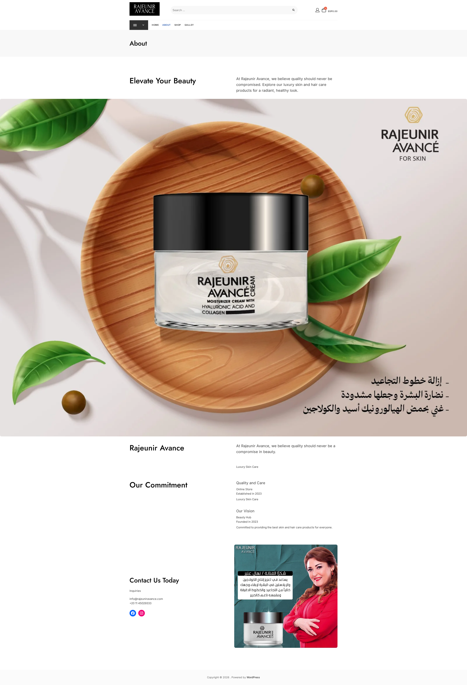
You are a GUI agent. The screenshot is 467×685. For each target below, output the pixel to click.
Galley (189, 25)
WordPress (253, 677)
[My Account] (317, 10)
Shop (177, 25)
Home (155, 25)
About (166, 25)
